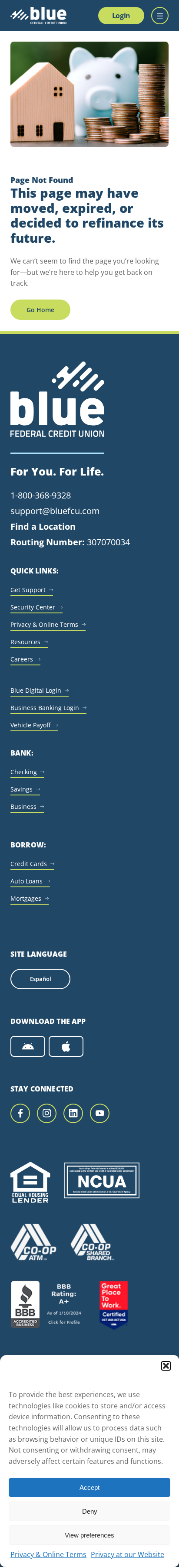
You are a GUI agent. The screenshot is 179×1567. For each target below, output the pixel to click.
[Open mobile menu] (160, 15)
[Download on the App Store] (66, 1046)
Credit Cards (28, 864)
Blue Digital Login (35, 690)
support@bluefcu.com (55, 511)
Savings (21, 789)
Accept (89, 1487)
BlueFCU (38, 15)
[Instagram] (46, 1113)
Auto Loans (26, 881)
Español (40, 979)
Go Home (40, 310)
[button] (166, 1366)
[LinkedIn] (73, 1113)
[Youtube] (99, 1113)
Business (23, 806)
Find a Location (43, 526)
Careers (21, 659)
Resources (25, 642)
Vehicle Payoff (30, 725)
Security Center (32, 607)
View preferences (89, 1535)
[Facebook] (20, 1113)
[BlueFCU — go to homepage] (57, 408)
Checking (23, 772)
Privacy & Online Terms (48, 1554)
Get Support (28, 590)
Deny (89, 1511)
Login (121, 15)
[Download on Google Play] (27, 1046)
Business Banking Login (44, 708)
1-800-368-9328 (40, 495)
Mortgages (25, 898)
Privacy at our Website (127, 1554)
